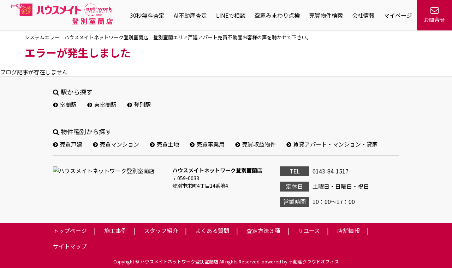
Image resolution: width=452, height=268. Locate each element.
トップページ (70, 230)
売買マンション (119, 144)
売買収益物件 (259, 144)
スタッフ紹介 (161, 230)
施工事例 (115, 230)
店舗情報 (348, 230)
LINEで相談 (230, 15)
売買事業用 (210, 144)
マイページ (398, 15)
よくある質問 (212, 230)
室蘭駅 (68, 104)
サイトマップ (70, 246)
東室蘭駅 (105, 104)
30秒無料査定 (147, 15)
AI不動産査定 (190, 15)
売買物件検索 (326, 15)
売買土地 (167, 144)
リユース (309, 230)
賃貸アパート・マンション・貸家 (335, 144)
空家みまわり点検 (277, 15)
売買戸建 (71, 144)
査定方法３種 (263, 230)
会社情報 (363, 15)
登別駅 (142, 104)
